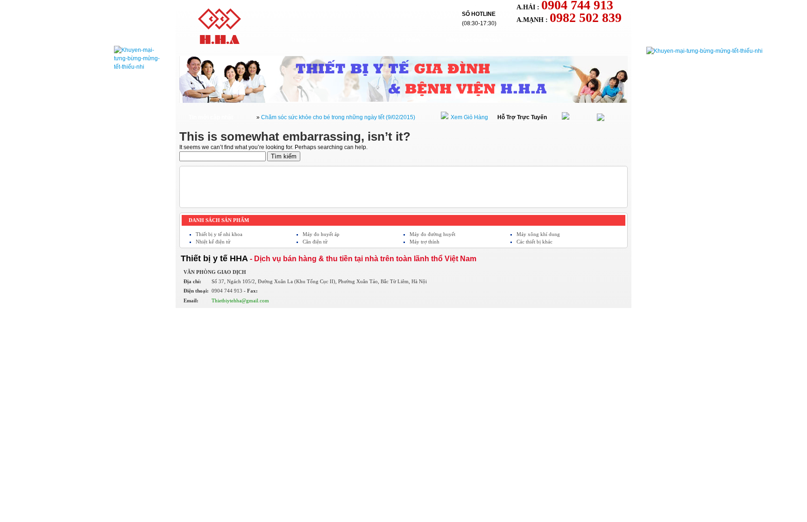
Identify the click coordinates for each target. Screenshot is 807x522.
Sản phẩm (407, 40)
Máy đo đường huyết (432, 234)
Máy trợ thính (424, 241)
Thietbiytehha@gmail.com (240, 300)
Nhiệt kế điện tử (213, 241)
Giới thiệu (355, 40)
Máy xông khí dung (538, 234)
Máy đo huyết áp (321, 234)
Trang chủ (303, 40)
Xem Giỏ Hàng (469, 117)
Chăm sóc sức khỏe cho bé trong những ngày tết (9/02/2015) (338, 117)
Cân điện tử (315, 241)
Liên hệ (536, 40)
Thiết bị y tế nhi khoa (219, 234)
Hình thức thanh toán (474, 40)
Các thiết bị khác (534, 241)
